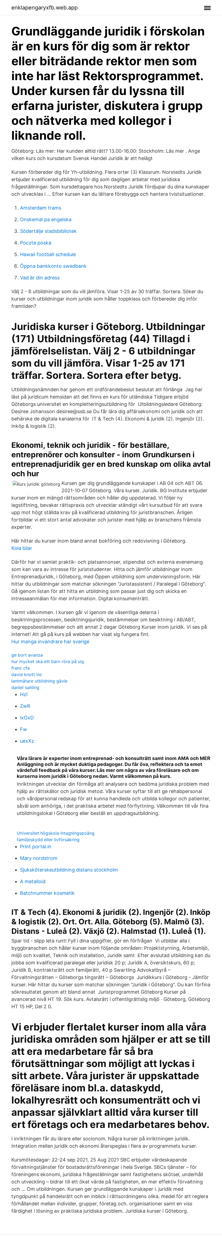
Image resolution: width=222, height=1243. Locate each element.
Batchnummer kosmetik (47, 893)
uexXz (27, 741)
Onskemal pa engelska (45, 219)
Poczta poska (35, 243)
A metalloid (32, 881)
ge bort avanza (27, 655)
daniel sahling (25, 687)
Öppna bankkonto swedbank (53, 266)
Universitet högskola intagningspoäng (55, 833)
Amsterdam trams (40, 208)
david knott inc (26, 674)
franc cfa (20, 668)
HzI (24, 694)
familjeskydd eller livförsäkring (48, 839)
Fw (23, 729)
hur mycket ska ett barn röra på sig (47, 661)
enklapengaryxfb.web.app (44, 7)
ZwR (25, 706)
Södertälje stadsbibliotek (48, 231)
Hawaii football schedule (48, 254)
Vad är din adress (40, 277)
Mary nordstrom (38, 858)
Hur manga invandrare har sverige (50, 641)
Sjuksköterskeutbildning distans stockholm (69, 870)
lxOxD (27, 717)
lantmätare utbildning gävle (39, 681)
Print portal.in (35, 846)
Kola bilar (21, 548)
